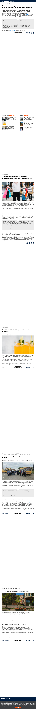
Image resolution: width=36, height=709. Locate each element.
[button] (2, 1)
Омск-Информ (9, 1)
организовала (12, 30)
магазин (12, 115)
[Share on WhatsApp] (33, 33)
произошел (27, 14)
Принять (18, 707)
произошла (29, 502)
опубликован (18, 637)
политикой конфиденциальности (19, 705)
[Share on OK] (29, 33)
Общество (11, 3)
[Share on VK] (27, 33)
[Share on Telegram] (31, 33)
